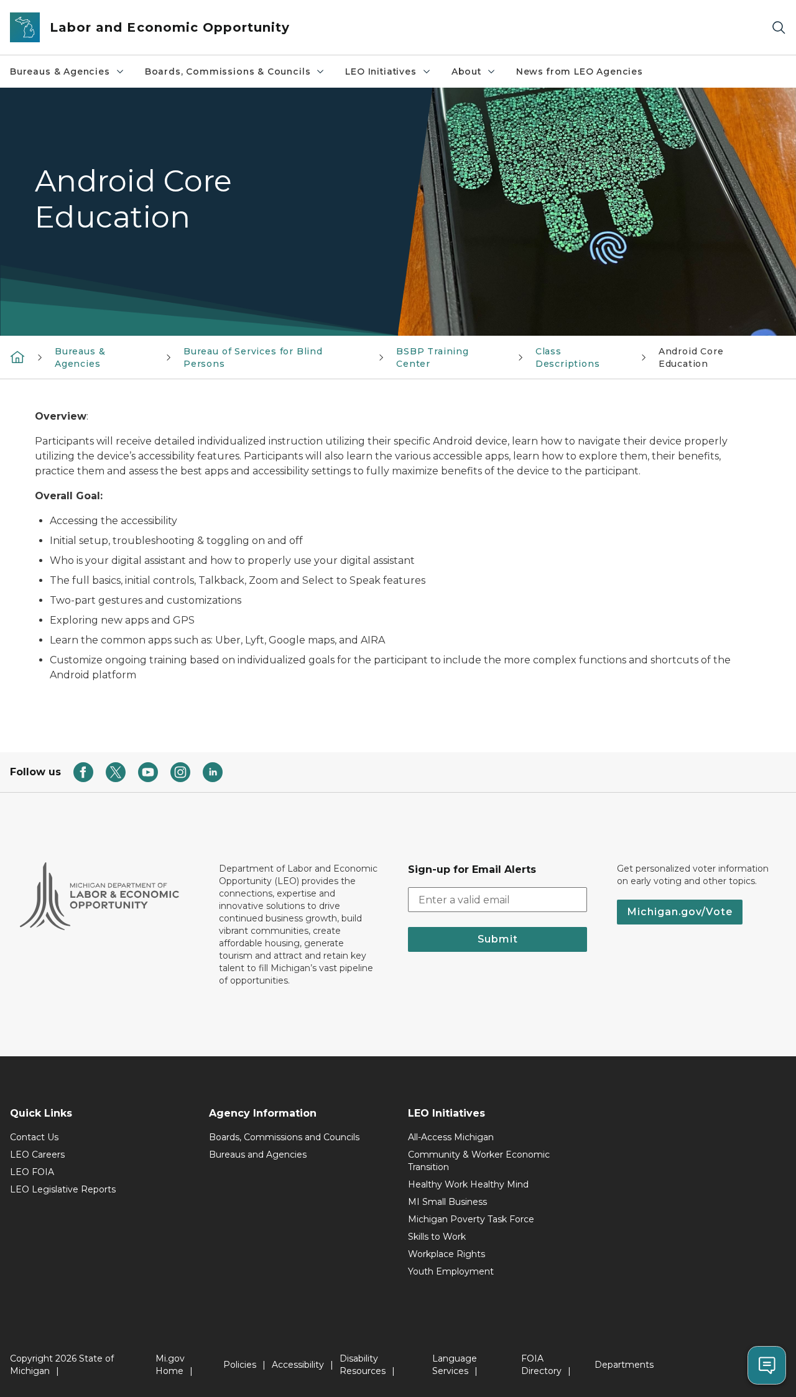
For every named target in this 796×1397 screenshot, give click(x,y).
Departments (624, 1364)
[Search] (778, 27)
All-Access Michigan (451, 1137)
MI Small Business (447, 1201)
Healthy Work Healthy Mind (468, 1184)
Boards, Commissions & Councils (228, 71)
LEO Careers (37, 1154)
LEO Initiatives (380, 71)
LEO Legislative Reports (63, 1189)
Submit (498, 939)
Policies (239, 1364)
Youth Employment (451, 1271)
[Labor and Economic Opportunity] (17, 356)
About (466, 71)
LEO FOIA (32, 1172)
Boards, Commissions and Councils (284, 1137)
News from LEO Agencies (579, 71)
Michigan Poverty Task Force (471, 1219)
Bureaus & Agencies (60, 71)
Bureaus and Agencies (258, 1154)
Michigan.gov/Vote (680, 912)
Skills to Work (437, 1236)
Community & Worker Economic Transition (479, 1161)
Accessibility (298, 1364)
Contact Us (34, 1137)
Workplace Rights (446, 1254)
